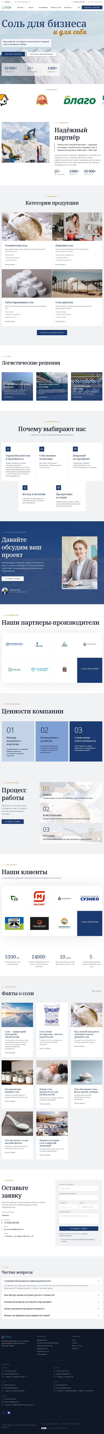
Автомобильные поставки (81, 387)
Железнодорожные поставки (49, 385)
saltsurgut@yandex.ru (11, 1388)
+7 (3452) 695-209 (10, 1399)
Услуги (31, 7)
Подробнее (9, 397)
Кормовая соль (42, 1349)
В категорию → (11, 264)
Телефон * (63, 1203)
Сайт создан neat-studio (57, 1428)
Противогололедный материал (48, 1343)
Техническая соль (16, 245)
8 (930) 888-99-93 (62, 1385)
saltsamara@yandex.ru (63, 1374)
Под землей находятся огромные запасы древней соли (86, 1034)
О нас (74, 1340)
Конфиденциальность (50, 1424)
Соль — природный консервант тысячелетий (15, 1034)
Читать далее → (11, 1052)
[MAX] (9, 1413)
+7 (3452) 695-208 (79, 2)
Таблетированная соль (19, 302)
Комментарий (64, 1212)
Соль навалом (64, 302)
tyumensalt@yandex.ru (14, 1229)
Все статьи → (97, 991)
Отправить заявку (78, 1229)
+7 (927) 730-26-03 (62, 1371)
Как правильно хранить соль (13, 1090)
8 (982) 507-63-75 (10, 1385)
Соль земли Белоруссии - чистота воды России (51, 1034)
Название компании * (67, 1194)
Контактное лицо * (66, 1184)
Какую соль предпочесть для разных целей (49, 1092)
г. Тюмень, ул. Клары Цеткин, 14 (18, 1236)
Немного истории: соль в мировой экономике (50, 1143)
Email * (82, 1203)
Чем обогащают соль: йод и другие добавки (86, 1090)
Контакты (75, 1349)
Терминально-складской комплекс (17, 385)
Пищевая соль (64, 245)
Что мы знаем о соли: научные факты (16, 1141)
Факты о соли (76, 1346)
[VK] (4, 1413)
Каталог (20, 7)
